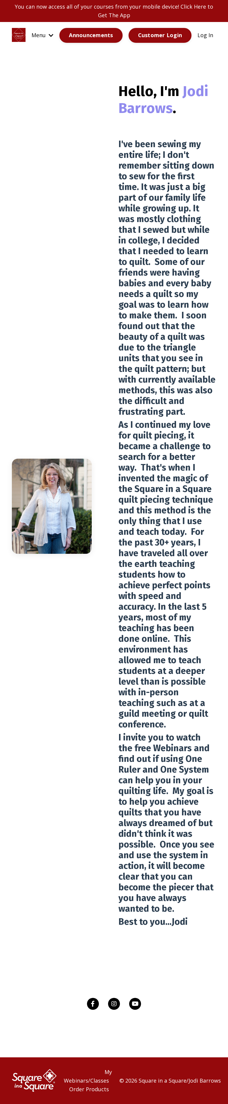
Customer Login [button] (160, 35)
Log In (205, 35)
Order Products (89, 1089)
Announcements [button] (91, 35)
